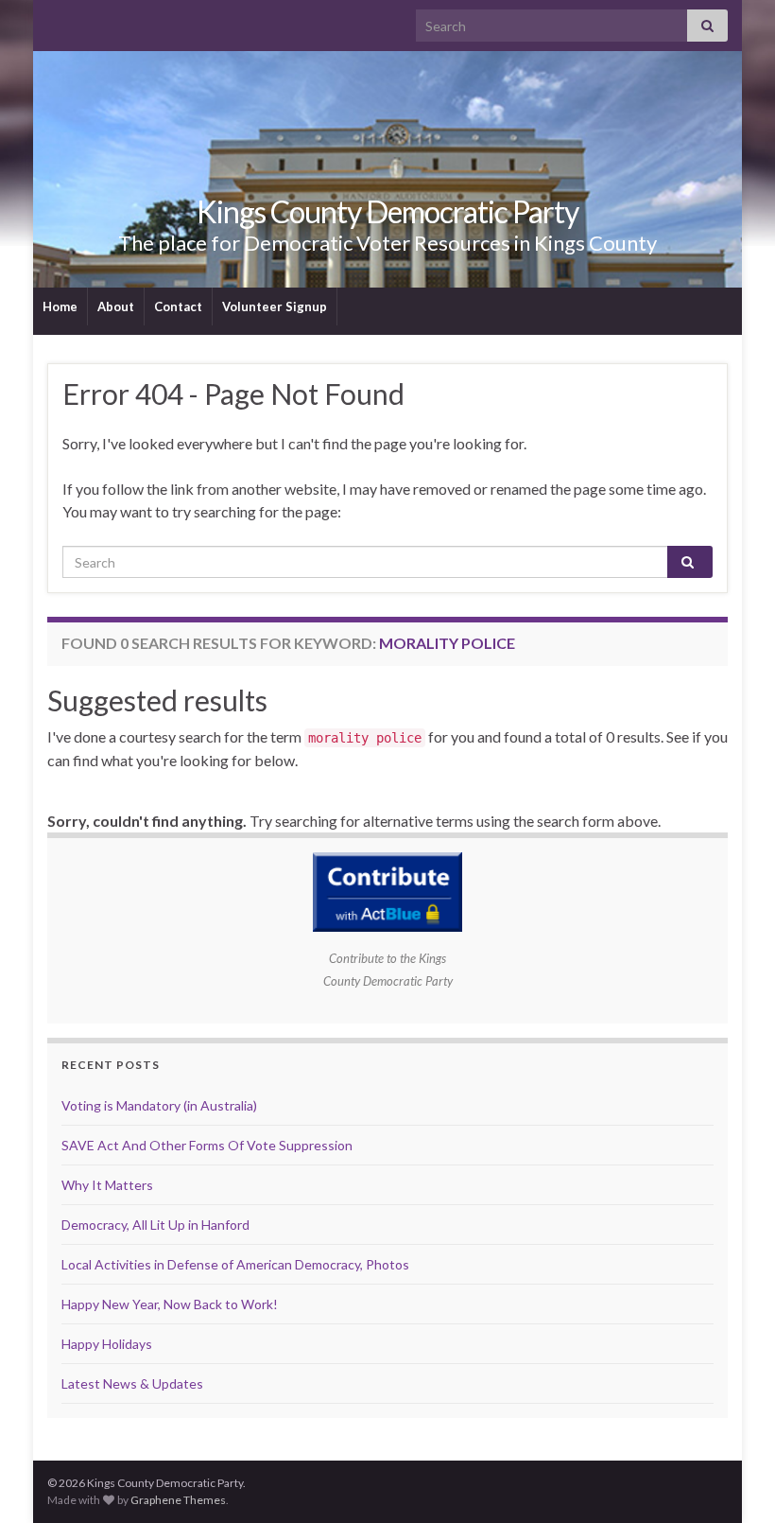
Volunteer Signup (274, 306)
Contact (178, 306)
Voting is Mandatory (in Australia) (159, 1105)
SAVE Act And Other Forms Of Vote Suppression (207, 1145)
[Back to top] (732, 1480)
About (115, 306)
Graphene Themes (178, 1500)
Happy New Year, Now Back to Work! (169, 1304)
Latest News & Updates (132, 1383)
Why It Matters (107, 1185)
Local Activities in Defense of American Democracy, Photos (235, 1264)
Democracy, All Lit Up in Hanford (155, 1225)
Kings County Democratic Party (387, 211)
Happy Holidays (106, 1344)
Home (60, 306)
